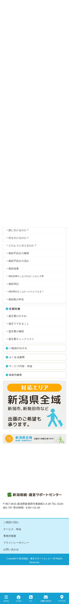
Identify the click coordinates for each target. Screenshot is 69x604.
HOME (19, 601)
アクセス (62, 601)
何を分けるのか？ (18, 237)
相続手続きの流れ (18, 260)
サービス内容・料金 (20, 366)
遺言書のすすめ (17, 316)
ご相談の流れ (11, 522)
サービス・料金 (12, 529)
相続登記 (13, 283)
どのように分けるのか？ (22, 245)
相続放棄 (13, 268)
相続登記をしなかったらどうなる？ (26, 291)
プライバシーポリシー (16, 542)
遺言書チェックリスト (21, 339)
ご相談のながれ (18, 348)
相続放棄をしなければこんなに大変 (26, 276)
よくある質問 (17, 357)
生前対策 (14, 308)
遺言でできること (18, 323)
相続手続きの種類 (18, 253)
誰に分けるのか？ (18, 230)
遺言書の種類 (16, 331)
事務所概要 (15, 375)
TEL (31, 601)
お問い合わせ (11, 549)
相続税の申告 (16, 299)
